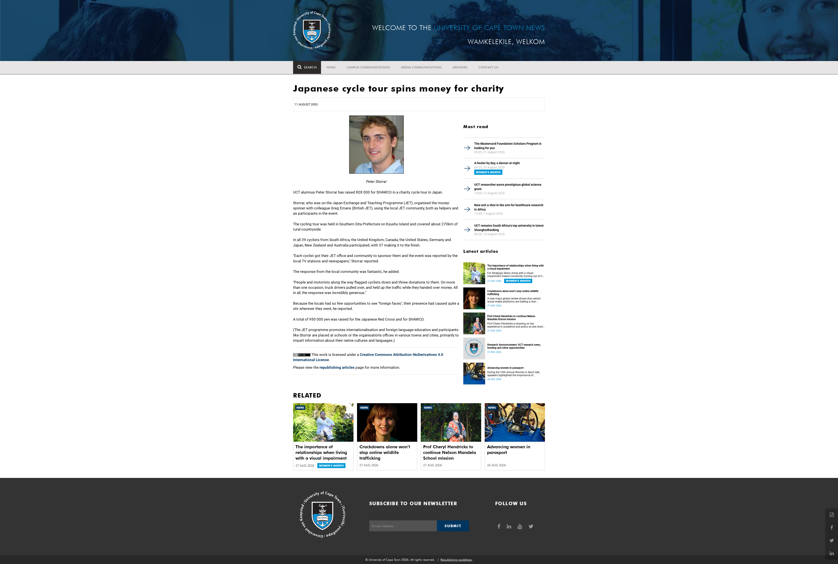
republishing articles (337, 367)
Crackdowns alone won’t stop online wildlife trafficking (512, 293)
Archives (460, 67)
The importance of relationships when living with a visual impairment (515, 267)
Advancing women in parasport (505, 367)
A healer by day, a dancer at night (497, 163)
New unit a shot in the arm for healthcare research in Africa (508, 207)
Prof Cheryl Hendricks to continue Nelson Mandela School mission (511, 318)
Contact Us (488, 67)
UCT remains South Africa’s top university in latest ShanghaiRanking (509, 228)
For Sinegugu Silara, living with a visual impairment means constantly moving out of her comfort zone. (515, 275)
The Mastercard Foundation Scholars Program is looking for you (507, 146)
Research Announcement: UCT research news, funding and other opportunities (514, 346)
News (331, 67)
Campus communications (368, 67)
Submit (453, 526)
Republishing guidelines (456, 559)
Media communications (421, 67)
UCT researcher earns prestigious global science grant (507, 187)
